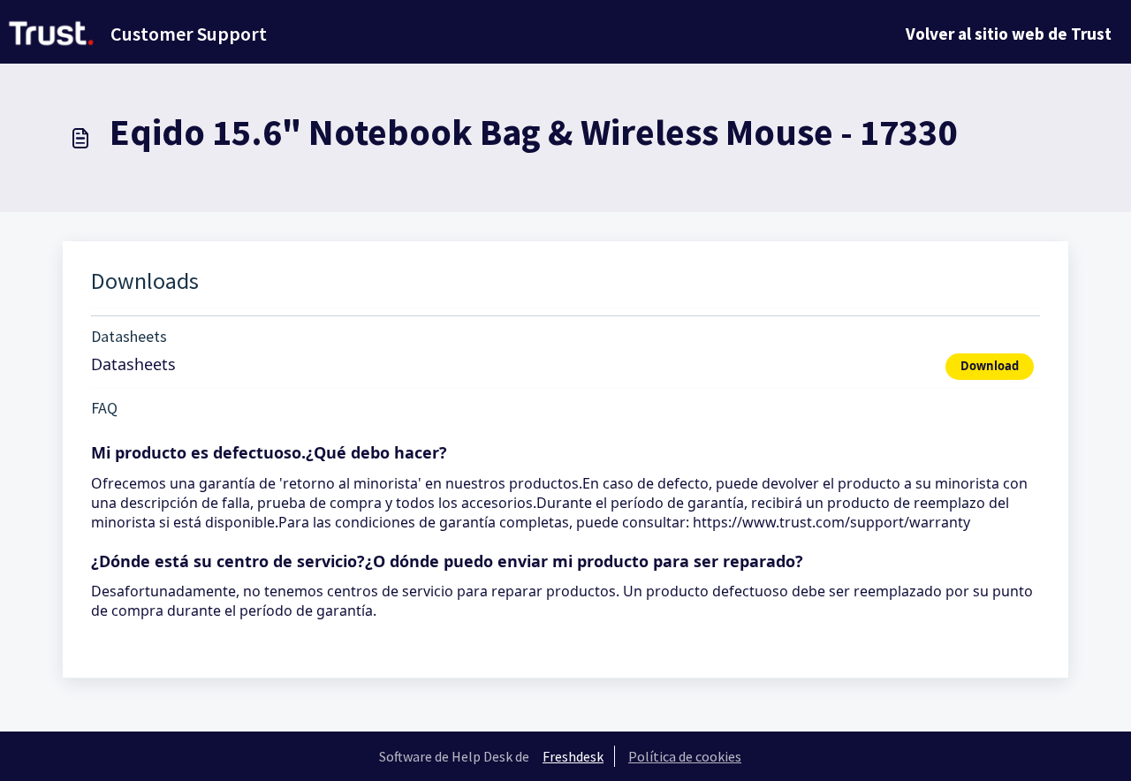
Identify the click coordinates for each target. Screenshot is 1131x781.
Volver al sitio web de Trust (1009, 33)
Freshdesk (573, 756)
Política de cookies (684, 756)
